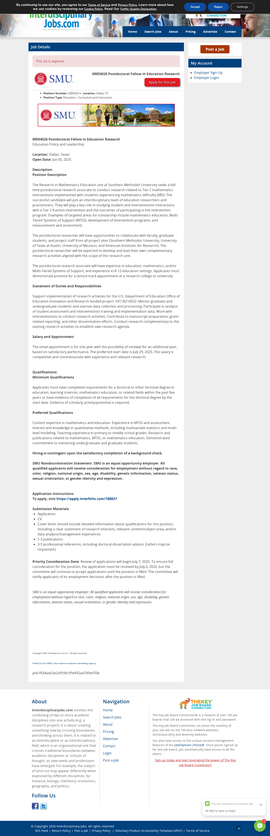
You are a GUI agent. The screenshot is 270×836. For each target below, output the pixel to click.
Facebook (35, 806)
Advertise (210, 32)
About (173, 32)
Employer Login (206, 77)
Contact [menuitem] (109, 746)
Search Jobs (152, 32)
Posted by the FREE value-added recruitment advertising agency (64, 663)
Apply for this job (162, 82)
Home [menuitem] (108, 710)
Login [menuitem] (107, 753)
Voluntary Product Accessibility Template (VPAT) (148, 831)
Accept (195, 7)
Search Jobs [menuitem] (112, 717)
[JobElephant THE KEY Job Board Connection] (195, 700)
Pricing (191, 32)
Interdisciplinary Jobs (71, 826)
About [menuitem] (108, 724)
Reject (218, 7)
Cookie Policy (93, 9)
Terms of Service (197, 831)
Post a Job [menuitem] (111, 760)
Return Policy (61, 831)
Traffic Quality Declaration (138, 9)
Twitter (43, 806)
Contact (230, 32)
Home (132, 32)
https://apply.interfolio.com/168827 (87, 498)
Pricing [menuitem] (108, 731)
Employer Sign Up (208, 72)
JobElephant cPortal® (189, 745)
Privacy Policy (101, 831)
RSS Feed (41, 831)
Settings (242, 7)
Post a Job (215, 49)
